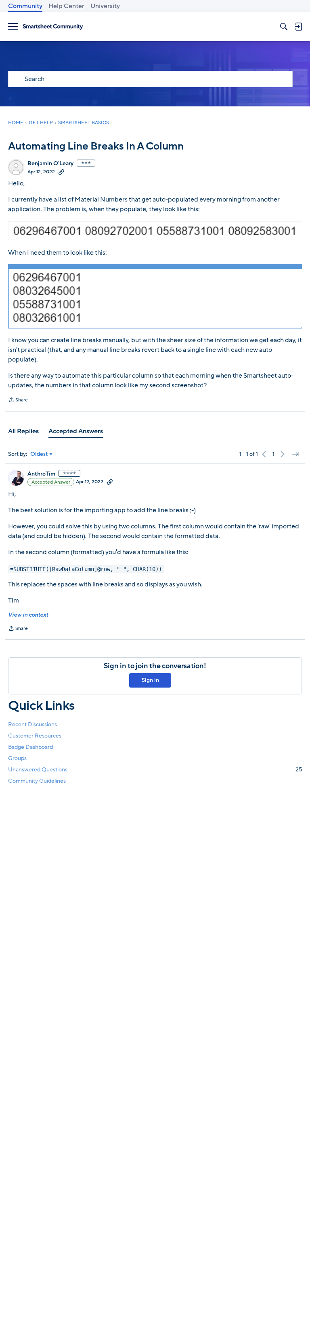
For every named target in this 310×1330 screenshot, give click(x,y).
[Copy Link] (61, 171)
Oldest (39, 454)
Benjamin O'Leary (50, 163)
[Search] (283, 26)
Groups (17, 758)
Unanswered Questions (155, 769)
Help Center (66, 6)
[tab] (23, 431)
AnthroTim (41, 474)
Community (25, 6)
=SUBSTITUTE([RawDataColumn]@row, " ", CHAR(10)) (86, 568)
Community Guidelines (37, 781)
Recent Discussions (32, 724)
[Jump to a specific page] (295, 454)
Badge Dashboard (30, 747)
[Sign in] (298, 26)
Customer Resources (34, 736)
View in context (28, 615)
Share (18, 401)
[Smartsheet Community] (53, 26)
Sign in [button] (150, 680)
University (105, 6)
